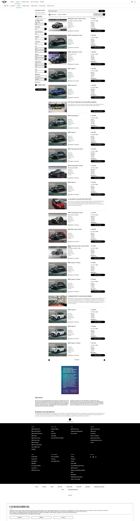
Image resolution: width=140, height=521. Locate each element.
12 (78, 359)
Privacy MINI (73, 463)
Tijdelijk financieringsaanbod (76, 431)
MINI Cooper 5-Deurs (36, 438)
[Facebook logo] (90, 457)
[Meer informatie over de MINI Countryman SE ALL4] (57, 155)
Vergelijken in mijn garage (40, 16)
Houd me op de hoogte (75, 479)
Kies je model (37, 21)
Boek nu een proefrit (98, 111)
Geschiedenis (34, 461)
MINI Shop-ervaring (36, 470)
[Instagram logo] (96, 457)
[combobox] (73, 11)
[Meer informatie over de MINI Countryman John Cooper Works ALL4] (57, 252)
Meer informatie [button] (98, 30)
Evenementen (34, 459)
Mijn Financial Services (95, 438)
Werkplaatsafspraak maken (96, 440)
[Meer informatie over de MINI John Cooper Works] (57, 236)
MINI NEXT (39, 82)
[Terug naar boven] (70, 419)
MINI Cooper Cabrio (36, 440)
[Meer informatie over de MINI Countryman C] (57, 122)
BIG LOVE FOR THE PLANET (57, 438)
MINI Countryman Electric (37, 433)
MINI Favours (93, 431)
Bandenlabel (73, 474)
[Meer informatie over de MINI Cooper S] (57, 189)
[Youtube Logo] (93, 457)
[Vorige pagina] (49, 360)
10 (76, 359)
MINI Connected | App (95, 429)
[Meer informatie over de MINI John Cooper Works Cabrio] (57, 25)
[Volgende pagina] (104, 360)
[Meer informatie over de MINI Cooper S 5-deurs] (57, 269)
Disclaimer (73, 459)
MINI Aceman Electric (36, 431)
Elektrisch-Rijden (54, 429)
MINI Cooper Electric (36, 429)
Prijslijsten (34, 449)
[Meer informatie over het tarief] (97, 20)
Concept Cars (34, 468)
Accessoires (93, 433)
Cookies (72, 461)
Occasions (53, 459)
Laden (52, 431)
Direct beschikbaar (55, 456)
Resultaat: (60, 14)
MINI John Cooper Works (37, 444)
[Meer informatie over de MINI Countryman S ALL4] (57, 42)
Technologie (53, 435)
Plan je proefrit (74, 433)
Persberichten (34, 456)
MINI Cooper (34, 435)
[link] (131, 2)
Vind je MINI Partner (36, 447)
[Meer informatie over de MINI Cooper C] (57, 75)
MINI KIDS (34, 463)
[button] (12, 2)
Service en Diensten (95, 435)
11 (77, 359)
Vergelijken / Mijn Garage (74, 30)
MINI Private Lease (75, 429)
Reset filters (40, 89)
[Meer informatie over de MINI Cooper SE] (57, 92)
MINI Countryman (35, 442)
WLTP (72, 472)
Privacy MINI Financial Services (77, 465)
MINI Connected (74, 468)
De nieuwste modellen (36, 465)
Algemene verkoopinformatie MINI (78, 470)
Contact (92, 442)
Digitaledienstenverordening (76, 477)
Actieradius (53, 433)
